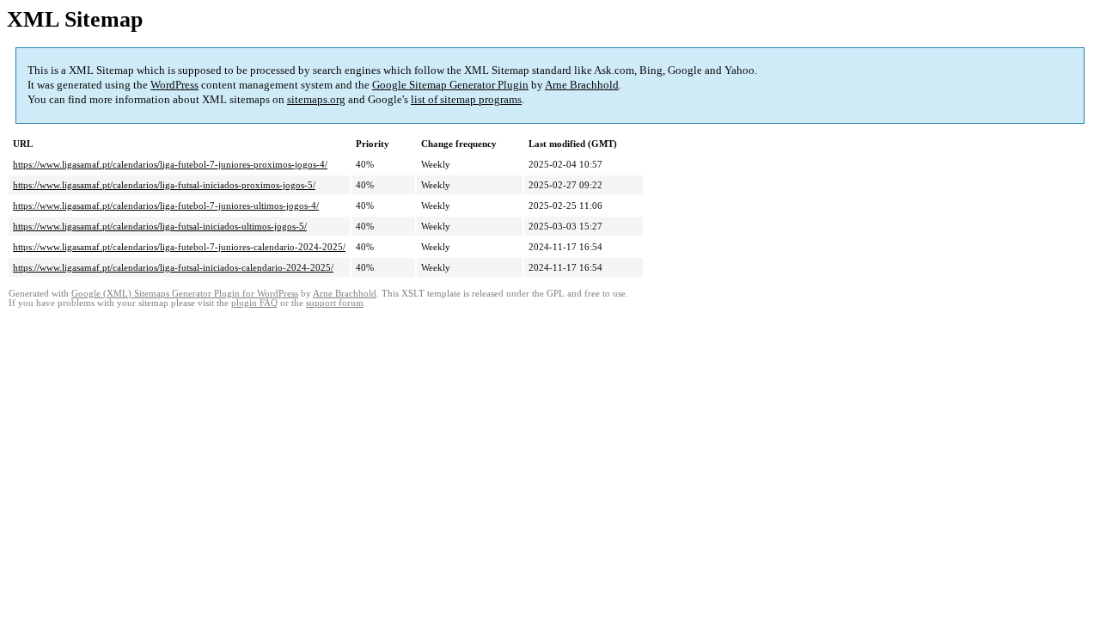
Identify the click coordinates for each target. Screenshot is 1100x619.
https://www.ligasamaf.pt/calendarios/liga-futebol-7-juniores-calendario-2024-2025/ (179, 247)
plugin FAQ (254, 303)
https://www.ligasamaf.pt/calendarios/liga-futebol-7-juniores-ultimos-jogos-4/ (166, 205)
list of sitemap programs (466, 99)
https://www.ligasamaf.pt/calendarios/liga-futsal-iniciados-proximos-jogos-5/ (164, 185)
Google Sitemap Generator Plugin (450, 84)
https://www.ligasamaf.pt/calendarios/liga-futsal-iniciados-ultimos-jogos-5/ (160, 226)
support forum (335, 303)
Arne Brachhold (582, 84)
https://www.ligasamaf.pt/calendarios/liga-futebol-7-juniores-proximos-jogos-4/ (170, 164)
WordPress (174, 84)
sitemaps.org (316, 99)
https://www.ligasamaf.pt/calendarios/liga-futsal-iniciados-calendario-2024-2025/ (173, 267)
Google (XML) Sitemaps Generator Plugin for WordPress (184, 293)
